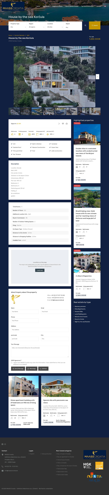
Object (68, 24)
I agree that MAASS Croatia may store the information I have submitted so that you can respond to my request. (39, 363)
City (42, 335)
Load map (40, 270)
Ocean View (54, 147)
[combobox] (18, 27)
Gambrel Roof (17, 147)
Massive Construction (38, 147)
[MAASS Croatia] (13, 10)
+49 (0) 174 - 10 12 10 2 (11, 466)
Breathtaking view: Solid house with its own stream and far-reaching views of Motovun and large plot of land (86, 216)
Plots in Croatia (61, 462)
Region (31, 24)
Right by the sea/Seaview (82, 321)
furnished (54, 144)
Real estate (46, 6)
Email (42, 308)
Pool (33, 151)
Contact (98, 6)
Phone (13, 317)
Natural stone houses (81, 316)
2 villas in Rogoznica (83, 276)
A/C (14, 144)
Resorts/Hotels (79, 319)
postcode (14, 335)
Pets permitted (17, 151)
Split (28, 35)
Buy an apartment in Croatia (65, 457)
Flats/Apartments (80, 309)
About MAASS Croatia (71, 6)
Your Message (15, 344)
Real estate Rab (62, 468)
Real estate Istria (62, 471)
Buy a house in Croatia (63, 454)
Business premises (80, 306)
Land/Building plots (80, 314)
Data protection (47, 454)
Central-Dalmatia (19, 35)
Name (12, 308)
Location (50, 24)
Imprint (32, 454)
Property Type (15, 24)
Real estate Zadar (62, 474)
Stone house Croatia (63, 459)
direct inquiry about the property (24, 292)
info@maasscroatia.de (57, 300)
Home (38, 6)
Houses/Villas (79, 311)
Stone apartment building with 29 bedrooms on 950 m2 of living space (23, 402)
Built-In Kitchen (36, 144)
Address (13, 326)
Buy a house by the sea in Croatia (67, 465)
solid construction (56, 151)
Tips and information (87, 6)
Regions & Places (57, 6)
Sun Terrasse (17, 154)
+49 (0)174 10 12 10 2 (58, 297)
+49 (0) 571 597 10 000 (58, 295)
